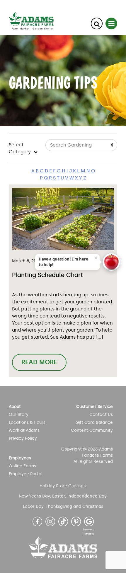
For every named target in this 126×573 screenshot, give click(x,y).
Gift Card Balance (94, 422)
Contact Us (101, 414)
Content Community (92, 430)
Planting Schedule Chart (47, 274)
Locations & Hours (27, 422)
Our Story (18, 414)
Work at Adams (24, 430)
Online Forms (22, 465)
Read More (39, 362)
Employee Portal (25, 473)
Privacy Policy (23, 438)
